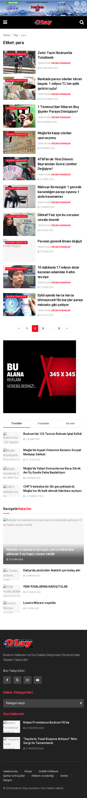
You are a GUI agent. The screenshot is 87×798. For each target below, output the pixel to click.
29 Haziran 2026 (48, 68)
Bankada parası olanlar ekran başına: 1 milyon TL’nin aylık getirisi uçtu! (60, 84)
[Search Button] (82, 22)
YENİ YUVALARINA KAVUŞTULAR (45, 586)
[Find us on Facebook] (7, 680)
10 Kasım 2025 (32, 576)
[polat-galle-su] (43, 7)
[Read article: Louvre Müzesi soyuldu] (11, 607)
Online (64, 775)
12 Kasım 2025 (47, 207)
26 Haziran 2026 (48, 99)
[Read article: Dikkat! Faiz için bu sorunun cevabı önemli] (19, 224)
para (23, 35)
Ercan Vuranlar (61, 63)
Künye (28, 771)
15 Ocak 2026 (15, 559)
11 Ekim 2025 (46, 287)
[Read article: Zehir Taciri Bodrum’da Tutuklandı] (19, 62)
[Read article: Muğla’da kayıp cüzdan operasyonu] (19, 142)
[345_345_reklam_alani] (39, 376)
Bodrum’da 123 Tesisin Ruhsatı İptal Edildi (52, 434)
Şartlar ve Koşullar (14, 775)
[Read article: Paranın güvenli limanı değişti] (19, 250)
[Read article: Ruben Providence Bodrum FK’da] (11, 727)
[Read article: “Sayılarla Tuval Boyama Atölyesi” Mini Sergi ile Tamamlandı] (11, 743)
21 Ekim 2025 (32, 608)
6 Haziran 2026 (48, 122)
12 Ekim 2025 (46, 251)
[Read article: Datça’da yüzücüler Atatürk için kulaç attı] (11, 574)
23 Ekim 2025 (46, 230)
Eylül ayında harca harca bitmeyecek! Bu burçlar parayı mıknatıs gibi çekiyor (60, 300)
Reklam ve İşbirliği (43, 775)
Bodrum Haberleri (16, 54)
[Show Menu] (5, 22)
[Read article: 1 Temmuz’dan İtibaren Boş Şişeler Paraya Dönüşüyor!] (19, 116)
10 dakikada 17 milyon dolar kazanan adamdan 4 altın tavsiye (58, 272)
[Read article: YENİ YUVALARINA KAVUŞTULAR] (11, 591)
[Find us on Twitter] (17, 680)
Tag (16, 35)
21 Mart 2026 (46, 179)
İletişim (7, 780)
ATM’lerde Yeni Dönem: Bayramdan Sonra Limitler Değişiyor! (57, 164)
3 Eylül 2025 (46, 315)
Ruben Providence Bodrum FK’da (46, 722)
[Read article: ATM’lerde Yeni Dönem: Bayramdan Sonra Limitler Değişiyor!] (19, 168)
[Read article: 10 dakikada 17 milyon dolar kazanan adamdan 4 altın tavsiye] (19, 276)
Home (6, 35)
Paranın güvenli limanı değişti (60, 241)
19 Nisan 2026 (33, 592)
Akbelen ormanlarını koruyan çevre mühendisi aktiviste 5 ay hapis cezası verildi (40, 552)
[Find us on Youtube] (38, 680)
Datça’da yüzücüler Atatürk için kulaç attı (51, 570)
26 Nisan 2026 (47, 148)
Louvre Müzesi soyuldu (39, 603)
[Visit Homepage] (43, 22)
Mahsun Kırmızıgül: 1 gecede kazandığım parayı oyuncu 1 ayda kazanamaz (60, 192)
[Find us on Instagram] (27, 680)
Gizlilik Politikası (48, 771)
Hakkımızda (10, 771)
